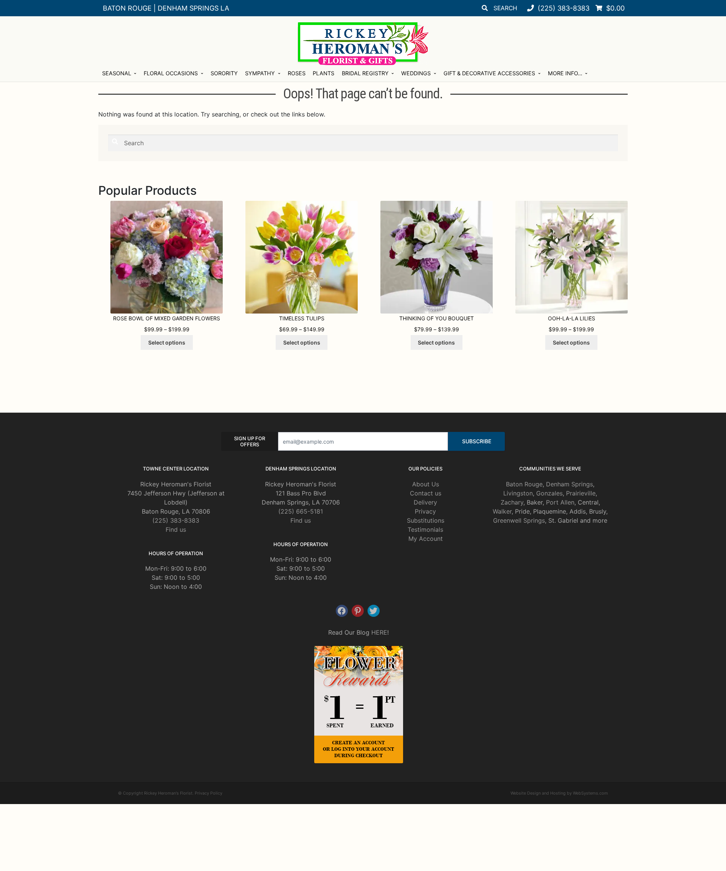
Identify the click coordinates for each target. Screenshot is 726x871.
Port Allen (560, 502)
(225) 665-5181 (300, 511)
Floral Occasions (171, 73)
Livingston (518, 493)
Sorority (224, 73)
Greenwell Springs (519, 520)
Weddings (416, 73)
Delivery (425, 502)
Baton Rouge (524, 484)
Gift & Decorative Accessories (489, 73)
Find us (176, 529)
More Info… (565, 73)
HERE (379, 632)
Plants (323, 73)
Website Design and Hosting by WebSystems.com (559, 793)
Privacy (425, 511)
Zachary (512, 502)
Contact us (425, 493)
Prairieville (581, 493)
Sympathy (260, 73)
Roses (297, 73)
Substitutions (425, 520)
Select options (166, 342)
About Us (425, 484)
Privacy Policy (208, 793)
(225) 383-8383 (175, 520)
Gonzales (549, 493)
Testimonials (425, 529)
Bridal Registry (365, 73)
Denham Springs (569, 484)
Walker (502, 511)
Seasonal (116, 73)
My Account (425, 538)
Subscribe (476, 441)
